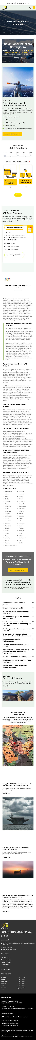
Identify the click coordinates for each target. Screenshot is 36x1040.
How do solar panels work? (13, 608)
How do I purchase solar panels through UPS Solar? (15, 666)
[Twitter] (4, 936)
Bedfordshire (22, 538)
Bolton (7, 494)
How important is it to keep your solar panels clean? (17, 661)
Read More (6, 793)
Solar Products (5, 964)
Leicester (21, 511)
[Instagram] (7, 936)
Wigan (7, 533)
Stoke (20, 526)
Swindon (7, 528)
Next (18, 195)
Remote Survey (5, 969)
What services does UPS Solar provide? (14, 604)
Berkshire (7, 543)
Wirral (20, 533)
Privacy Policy (4, 1036)
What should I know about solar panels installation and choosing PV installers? (17, 623)
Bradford (21, 494)
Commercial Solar (6, 960)
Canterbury (8, 516)
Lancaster (8, 511)
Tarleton (21, 528)
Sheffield (7, 523)
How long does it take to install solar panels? (17, 630)
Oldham (21, 516)
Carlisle (7, 499)
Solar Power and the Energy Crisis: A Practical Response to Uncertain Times (18, 896)
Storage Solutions (6, 962)
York (6, 535)
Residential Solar (5, 957)
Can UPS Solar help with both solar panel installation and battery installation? (16, 651)
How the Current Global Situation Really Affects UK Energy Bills (16, 848)
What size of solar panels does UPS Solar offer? (16, 612)
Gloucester (8, 506)
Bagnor (7, 540)
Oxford (7, 518)
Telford (7, 531)
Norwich (21, 513)
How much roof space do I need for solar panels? (16, 617)
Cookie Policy (11, 1036)
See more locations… (11, 545)
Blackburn (22, 491)
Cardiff (21, 543)
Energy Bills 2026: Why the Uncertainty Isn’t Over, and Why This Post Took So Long (17, 784)
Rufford (21, 521)
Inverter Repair (5, 967)
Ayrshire (7, 538)
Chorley (21, 499)
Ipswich (7, 509)
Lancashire (22, 509)
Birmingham (8, 491)
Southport (22, 523)
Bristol (6, 496)
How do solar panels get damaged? (16, 657)
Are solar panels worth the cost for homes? (16, 645)
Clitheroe (7, 501)
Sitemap (31, 1036)
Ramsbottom (9, 521)
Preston (21, 518)
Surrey (21, 535)
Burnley (21, 496)
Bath (20, 540)
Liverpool (7, 513)
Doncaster (22, 504)
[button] (34, 7)
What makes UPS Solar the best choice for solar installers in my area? (17, 635)
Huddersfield (22, 506)
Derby (6, 504)
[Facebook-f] (1, 936)
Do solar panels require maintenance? (11, 640)
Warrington (22, 531)
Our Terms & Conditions (22, 1036)
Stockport (8, 526)
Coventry (21, 501)
